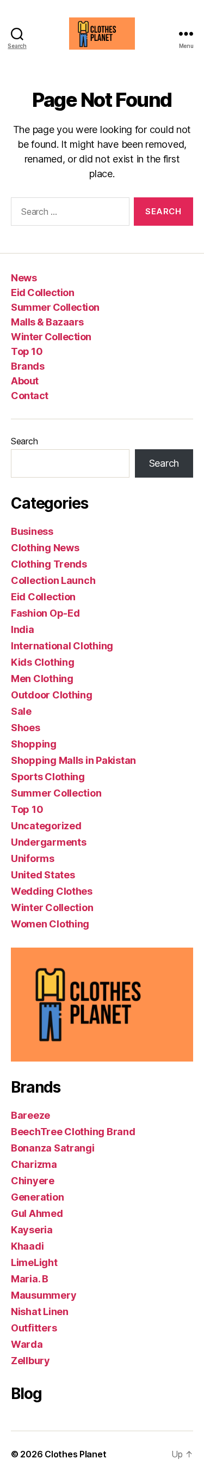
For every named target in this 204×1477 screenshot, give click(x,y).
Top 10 (26, 351)
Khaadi (27, 1246)
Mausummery (43, 1295)
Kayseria (32, 1229)
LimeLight (34, 1262)
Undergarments (48, 842)
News (23, 278)
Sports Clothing (48, 776)
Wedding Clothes (51, 891)
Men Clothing (42, 678)
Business (32, 531)
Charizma (34, 1164)
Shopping (34, 744)
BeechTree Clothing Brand (73, 1131)
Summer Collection (55, 307)
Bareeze (30, 1115)
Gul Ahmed (37, 1213)
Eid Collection (42, 292)
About (25, 381)
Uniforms (32, 858)
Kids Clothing (43, 662)
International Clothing (62, 646)
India (22, 629)
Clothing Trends (49, 564)
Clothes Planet (75, 1454)
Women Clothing (50, 924)
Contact (29, 395)
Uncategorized (46, 825)
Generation (37, 1197)
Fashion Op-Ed (45, 613)
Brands (27, 366)
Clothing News (45, 547)
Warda (27, 1344)
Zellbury (30, 1360)
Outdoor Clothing (51, 695)
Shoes (25, 727)
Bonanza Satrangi (53, 1148)
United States (43, 875)
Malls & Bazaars (47, 322)
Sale (21, 711)
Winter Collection (51, 336)
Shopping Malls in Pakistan (73, 760)
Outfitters (34, 1328)
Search (24, 441)
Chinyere (32, 1180)
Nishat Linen (40, 1311)
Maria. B (29, 1279)
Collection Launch (53, 580)
